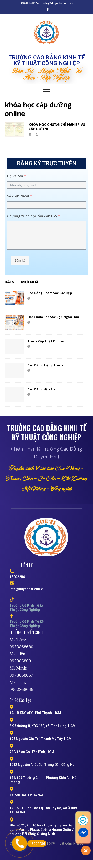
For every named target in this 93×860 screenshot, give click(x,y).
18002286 (37, 843)
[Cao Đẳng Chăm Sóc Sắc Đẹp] (14, 298)
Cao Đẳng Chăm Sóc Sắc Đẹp (49, 293)
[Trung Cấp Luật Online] (14, 346)
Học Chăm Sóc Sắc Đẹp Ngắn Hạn (53, 317)
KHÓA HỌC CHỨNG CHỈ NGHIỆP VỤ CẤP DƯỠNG (57, 126)
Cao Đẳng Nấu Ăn (41, 389)
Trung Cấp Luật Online (45, 341)
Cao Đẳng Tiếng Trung (45, 365)
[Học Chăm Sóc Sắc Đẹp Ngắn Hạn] (14, 322)
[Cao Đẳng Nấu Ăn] (14, 394)
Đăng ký (20, 260)
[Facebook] (47, 9)
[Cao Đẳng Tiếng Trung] (14, 370)
